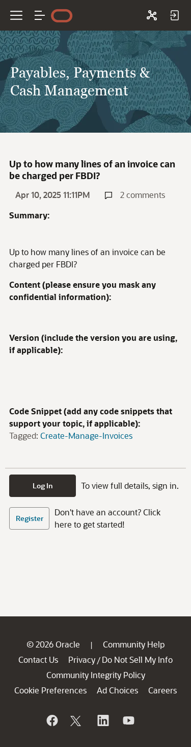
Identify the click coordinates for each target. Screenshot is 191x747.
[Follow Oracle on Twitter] (77, 720)
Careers (162, 690)
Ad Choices (117, 690)
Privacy (81, 659)
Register (29, 518)
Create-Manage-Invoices (86, 435)
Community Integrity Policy (95, 674)
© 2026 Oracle (53, 644)
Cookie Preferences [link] (50, 690)
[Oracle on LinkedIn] (102, 720)
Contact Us (38, 659)
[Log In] (174, 15)
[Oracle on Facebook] (51, 720)
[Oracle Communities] (152, 15)
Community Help (134, 644)
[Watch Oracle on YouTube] (127, 720)
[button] (40, 15)
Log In (43, 485)
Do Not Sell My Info (137, 659)
